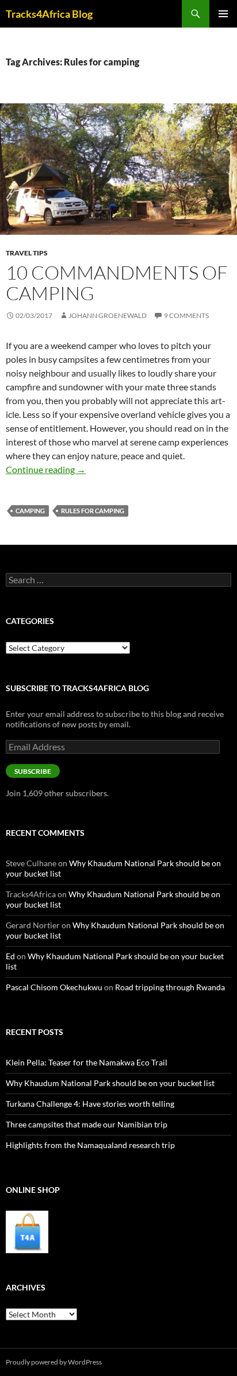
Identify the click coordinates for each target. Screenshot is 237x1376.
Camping (30, 510)
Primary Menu (223, 14)
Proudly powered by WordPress (54, 1362)
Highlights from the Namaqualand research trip (90, 1145)
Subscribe (32, 771)
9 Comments (186, 315)
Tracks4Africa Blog (49, 13)
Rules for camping (92, 510)
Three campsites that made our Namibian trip (86, 1124)
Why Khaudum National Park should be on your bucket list (110, 1083)
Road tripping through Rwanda (170, 987)
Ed (10, 956)
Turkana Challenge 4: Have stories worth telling (90, 1103)
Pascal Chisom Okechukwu (54, 987)
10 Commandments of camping (117, 283)
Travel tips (27, 253)
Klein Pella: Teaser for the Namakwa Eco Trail (86, 1062)
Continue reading (46, 469)
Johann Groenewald (107, 315)
